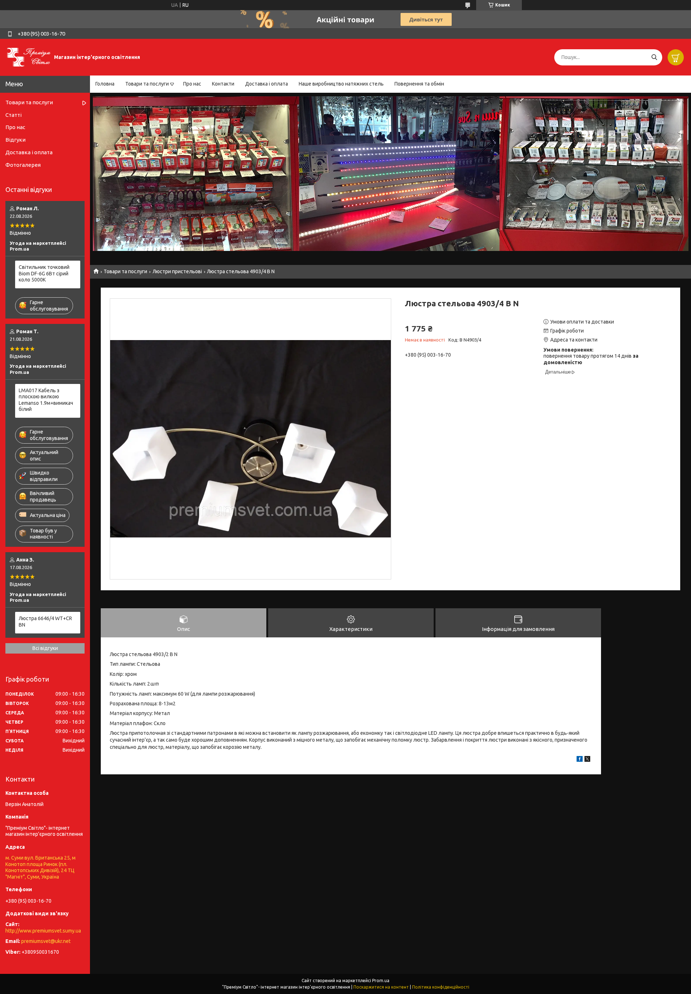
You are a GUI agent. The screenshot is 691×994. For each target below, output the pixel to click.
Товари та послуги (147, 84)
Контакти (223, 84)
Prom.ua (380, 980)
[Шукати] (654, 57)
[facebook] (580, 760)
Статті (13, 115)
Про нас (192, 84)
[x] (587, 760)
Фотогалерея (23, 165)
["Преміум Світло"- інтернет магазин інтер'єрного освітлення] (28, 57)
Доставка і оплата (266, 84)
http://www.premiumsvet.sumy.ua (43, 931)
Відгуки (15, 140)
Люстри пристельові (177, 271)
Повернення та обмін (419, 84)
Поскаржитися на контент (381, 987)
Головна (104, 84)
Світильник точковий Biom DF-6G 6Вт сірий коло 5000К (44, 273)
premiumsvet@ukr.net (46, 941)
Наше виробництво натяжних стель (341, 84)
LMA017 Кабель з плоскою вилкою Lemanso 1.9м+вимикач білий (46, 400)
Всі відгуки (45, 648)
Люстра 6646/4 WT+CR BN (45, 621)
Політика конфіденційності (440, 987)
